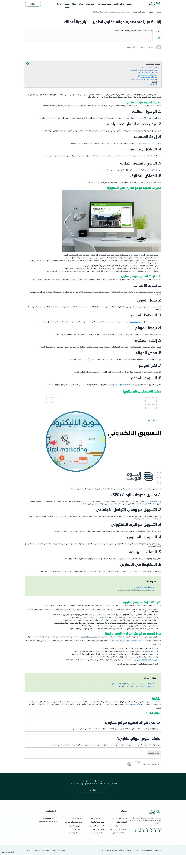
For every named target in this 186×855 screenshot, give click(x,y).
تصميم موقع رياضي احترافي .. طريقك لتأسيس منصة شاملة (135, 686)
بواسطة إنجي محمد (147, 47)
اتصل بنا (59, 4)
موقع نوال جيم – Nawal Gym (144, 587)
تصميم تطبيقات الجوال (104, 4)
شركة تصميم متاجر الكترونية (73, 822)
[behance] (151, 830)
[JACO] (159, 830)
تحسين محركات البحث (154, 501)
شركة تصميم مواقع (134, 704)
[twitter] (139, 830)
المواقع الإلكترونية (154, 753)
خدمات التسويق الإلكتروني (118, 829)
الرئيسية (129, 4)
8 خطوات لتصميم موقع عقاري (147, 72)
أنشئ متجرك (90, 4)
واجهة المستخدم (135, 322)
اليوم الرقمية (153, 637)
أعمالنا (74, 4)
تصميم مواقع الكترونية (59, 850)
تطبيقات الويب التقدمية (119, 818)
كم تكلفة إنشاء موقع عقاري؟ (147, 77)
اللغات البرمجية (143, 334)
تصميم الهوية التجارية (75, 826)
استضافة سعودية (77, 818)
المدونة (67, 4)
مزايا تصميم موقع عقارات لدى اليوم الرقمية (143, 79)
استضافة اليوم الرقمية (97, 829)
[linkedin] (143, 830)
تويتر (146, 519)
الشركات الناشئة (122, 822)
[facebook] (135, 830)
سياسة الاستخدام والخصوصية (42, 850)
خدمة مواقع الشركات (75, 833)
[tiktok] (155, 830)
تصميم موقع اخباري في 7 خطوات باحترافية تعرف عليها (136, 590)
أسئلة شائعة (153, 84)
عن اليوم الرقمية (119, 4)
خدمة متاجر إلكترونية (97, 833)
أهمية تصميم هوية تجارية (96, 826)
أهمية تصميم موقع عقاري (148, 67)
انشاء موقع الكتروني (151, 651)
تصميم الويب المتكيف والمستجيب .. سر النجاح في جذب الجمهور (133, 684)
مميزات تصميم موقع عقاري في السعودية (144, 70)
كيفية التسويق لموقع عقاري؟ (147, 75)
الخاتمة (154, 82)
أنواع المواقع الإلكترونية (89, 637)
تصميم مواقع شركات (97, 818)
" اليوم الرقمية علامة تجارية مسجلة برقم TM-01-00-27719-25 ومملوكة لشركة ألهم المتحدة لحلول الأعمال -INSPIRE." (131, 850)
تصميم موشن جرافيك (120, 826)
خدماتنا (81, 4)
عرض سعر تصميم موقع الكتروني (147, 660)
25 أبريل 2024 (132, 47)
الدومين (123, 372)
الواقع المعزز (78, 829)
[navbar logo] (154, 4)
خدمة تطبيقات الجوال (120, 833)
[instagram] (147, 830)
